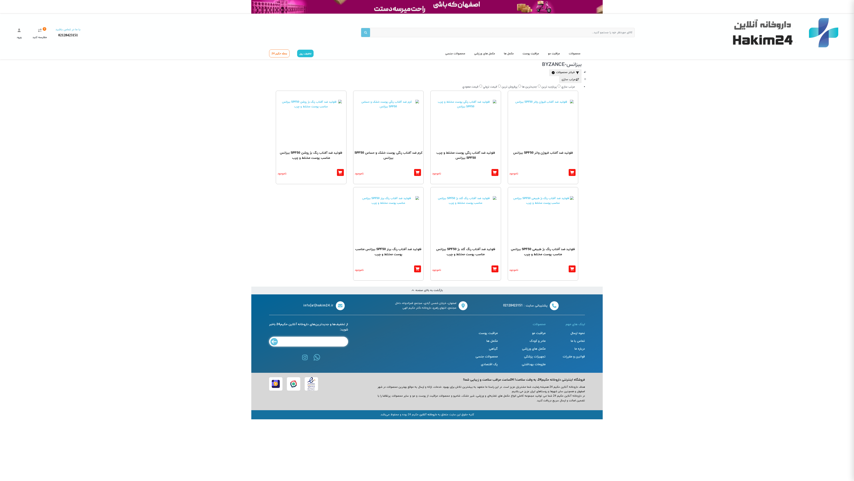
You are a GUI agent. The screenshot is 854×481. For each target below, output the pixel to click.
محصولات (574, 54)
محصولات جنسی (455, 54)
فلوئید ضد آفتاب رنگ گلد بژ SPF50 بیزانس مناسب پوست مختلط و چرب (465, 252)
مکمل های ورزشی (484, 54)
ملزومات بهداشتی (534, 364)
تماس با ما (578, 341)
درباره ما (579, 349)
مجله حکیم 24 (279, 53)
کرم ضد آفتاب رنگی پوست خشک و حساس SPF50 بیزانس (388, 155)
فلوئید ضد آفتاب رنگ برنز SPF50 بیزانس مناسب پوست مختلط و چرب (388, 252)
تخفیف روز (305, 53)
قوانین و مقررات (574, 357)
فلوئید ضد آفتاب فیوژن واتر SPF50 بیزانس (543, 153)
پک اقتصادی (489, 364)
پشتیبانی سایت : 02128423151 (525, 306)
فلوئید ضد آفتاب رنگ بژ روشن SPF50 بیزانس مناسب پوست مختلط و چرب (311, 155)
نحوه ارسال (577, 333)
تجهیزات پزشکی (535, 357)
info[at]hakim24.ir (318, 306)
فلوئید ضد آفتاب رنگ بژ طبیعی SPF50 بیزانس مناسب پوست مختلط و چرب (543, 252)
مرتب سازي (568, 87)
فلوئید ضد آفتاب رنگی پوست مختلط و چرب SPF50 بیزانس (465, 155)
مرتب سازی (569, 79)
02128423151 (68, 35)
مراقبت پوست (531, 54)
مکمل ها (509, 54)
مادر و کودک (538, 341)
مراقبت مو (554, 54)
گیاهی (493, 349)
